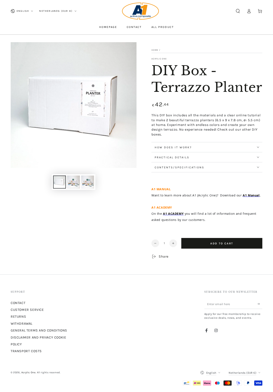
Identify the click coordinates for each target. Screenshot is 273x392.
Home (154, 50)
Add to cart (221, 243)
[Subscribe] (259, 304)
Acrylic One (159, 59)
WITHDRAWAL (21, 323)
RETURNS (18, 316)
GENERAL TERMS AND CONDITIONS (39, 330)
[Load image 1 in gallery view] (59, 182)
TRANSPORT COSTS (26, 351)
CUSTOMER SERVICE (27, 310)
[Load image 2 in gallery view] (73, 182)
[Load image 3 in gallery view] (87, 182)
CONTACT (18, 303)
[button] (237, 11)
